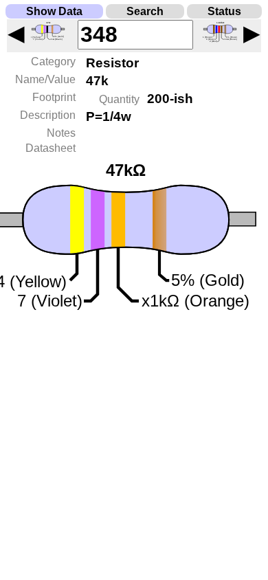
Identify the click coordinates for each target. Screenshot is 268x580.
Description (48, 115)
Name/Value (45, 79)
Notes (61, 133)
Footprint (54, 97)
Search (145, 11)
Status (224, 11)
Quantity (119, 99)
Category (53, 61)
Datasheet (50, 148)
